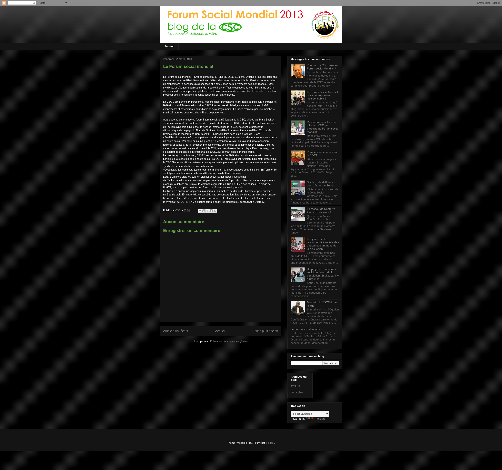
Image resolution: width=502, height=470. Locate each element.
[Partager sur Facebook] (211, 211)
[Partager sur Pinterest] (215, 211)
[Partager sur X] (207, 211)
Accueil (169, 46)
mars (294, 392)
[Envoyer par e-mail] (200, 211)
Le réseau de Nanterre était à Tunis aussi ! (321, 210)
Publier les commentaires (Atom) (228, 341)
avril (293, 385)
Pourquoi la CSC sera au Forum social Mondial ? (322, 67)
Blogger (270, 442)
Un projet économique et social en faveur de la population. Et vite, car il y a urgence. (323, 273)
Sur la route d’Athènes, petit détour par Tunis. (321, 184)
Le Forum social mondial (306, 329)
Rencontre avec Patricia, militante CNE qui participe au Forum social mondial (322, 126)
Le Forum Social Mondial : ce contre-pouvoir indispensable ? (322, 95)
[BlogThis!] (204, 211)
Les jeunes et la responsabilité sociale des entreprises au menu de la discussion (323, 243)
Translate (320, 418)
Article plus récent (175, 331)
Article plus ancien (265, 331)
